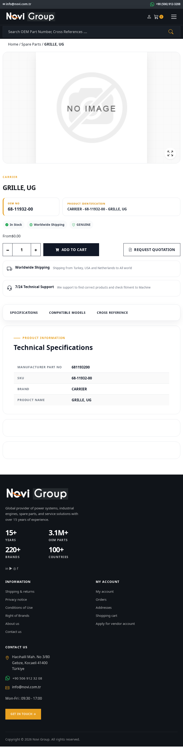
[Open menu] (174, 17)
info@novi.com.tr (26, 686)
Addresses (104, 607)
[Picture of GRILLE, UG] (91, 107)
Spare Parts (31, 44)
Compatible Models (67, 312)
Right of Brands (17, 615)
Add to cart (74, 249)
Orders (101, 599)
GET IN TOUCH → (23, 714)
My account (105, 591)
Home (13, 44)
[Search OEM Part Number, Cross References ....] (170, 31)
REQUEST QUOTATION (154, 249)
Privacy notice (16, 599)
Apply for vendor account (115, 623)
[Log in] (149, 17)
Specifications (24, 312)
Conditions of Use (19, 607)
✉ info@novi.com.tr (17, 4)
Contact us (13, 631)
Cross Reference (112, 312)
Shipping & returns (19, 591)
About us (12, 623)
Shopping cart (106, 615)
